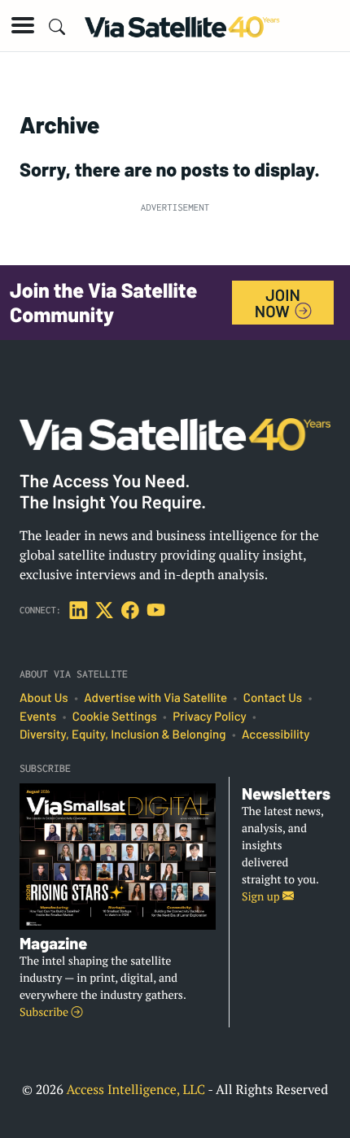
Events (38, 716)
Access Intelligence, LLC (135, 1089)
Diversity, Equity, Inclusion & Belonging (122, 734)
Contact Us (272, 698)
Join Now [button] (277, 302)
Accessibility (275, 734)
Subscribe (45, 1012)
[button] (23, 25)
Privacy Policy (209, 716)
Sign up (262, 897)
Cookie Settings (114, 716)
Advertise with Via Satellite (155, 698)
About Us (44, 698)
